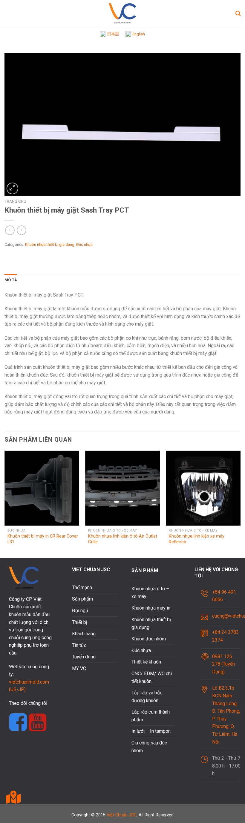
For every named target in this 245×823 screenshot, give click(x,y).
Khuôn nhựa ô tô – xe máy (150, 592)
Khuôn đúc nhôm (148, 639)
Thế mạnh (82, 587)
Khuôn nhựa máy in (150, 608)
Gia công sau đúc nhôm (149, 746)
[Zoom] (12, 188)
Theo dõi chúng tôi (28, 703)
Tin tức (79, 645)
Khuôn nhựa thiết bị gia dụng (49, 244)
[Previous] (4, 503)
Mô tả (10, 280)
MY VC (79, 668)
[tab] (10, 280)
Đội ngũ (80, 610)
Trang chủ (15, 201)
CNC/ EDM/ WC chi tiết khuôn (151, 677)
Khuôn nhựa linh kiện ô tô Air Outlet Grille (122, 539)
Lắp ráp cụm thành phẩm (150, 716)
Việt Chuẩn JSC (122, 815)
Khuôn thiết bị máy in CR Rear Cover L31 (42, 539)
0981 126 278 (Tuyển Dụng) (223, 664)
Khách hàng (84, 634)
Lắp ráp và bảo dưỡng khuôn (147, 696)
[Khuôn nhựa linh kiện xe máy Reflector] (203, 488)
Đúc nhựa (84, 244)
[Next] (240, 503)
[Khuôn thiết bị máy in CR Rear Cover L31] (41, 488)
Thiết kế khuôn (146, 662)
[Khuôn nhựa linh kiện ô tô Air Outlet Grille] (122, 488)
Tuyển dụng (84, 657)
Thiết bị (79, 622)
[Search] (238, 13)
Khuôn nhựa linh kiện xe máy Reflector (196, 539)
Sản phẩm (82, 599)
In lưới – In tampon (151, 731)
